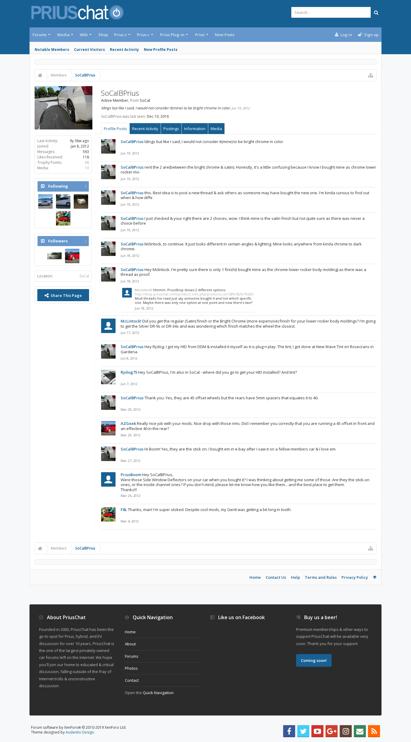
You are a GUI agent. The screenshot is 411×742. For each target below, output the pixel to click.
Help (295, 577)
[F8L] (63, 218)
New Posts (224, 34)
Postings (171, 128)
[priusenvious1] (54, 256)
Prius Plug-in (172, 34)
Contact (132, 680)
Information (195, 128)
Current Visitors (89, 49)
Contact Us (276, 577)
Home (255, 577)
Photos (131, 668)
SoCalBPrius (132, 141)
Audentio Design (80, 732)
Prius (200, 34)
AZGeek (128, 423)
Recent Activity (124, 49)
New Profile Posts (161, 49)
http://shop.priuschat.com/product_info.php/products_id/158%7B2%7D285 (194, 294)
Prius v (120, 34)
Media (63, 34)
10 (87, 167)
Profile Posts (115, 128)
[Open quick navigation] (370, 75)
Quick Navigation (158, 692)
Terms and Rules (321, 577)
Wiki (84, 34)
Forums (39, 34)
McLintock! (143, 290)
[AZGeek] (72, 256)
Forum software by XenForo (78, 727)
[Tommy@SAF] (81, 201)
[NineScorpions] (63, 201)
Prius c (143, 34)
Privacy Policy (354, 577)
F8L (124, 509)
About (130, 644)
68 (87, 162)
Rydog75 (129, 372)
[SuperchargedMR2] (45, 201)
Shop (103, 34)
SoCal (84, 276)
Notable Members (52, 49)
